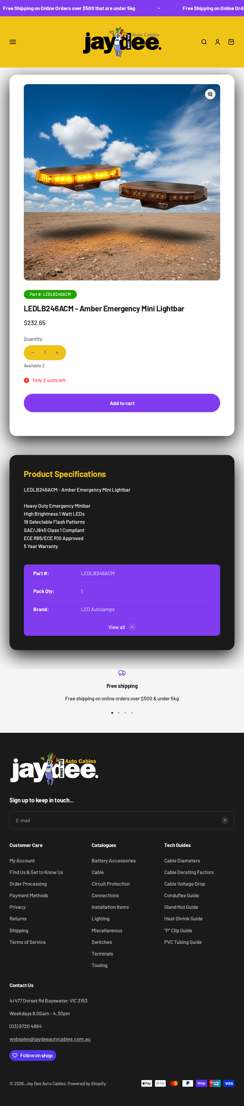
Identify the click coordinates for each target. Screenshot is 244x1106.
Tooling (99, 965)
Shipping (19, 930)
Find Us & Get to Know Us (36, 872)
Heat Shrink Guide (183, 918)
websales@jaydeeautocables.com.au (50, 1039)
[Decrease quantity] (32, 353)
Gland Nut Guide (181, 907)
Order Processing (28, 884)
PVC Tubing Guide (183, 942)
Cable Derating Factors (189, 872)
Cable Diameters (182, 860)
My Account (22, 860)
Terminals (102, 953)
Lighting (101, 918)
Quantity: (34, 339)
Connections (105, 895)
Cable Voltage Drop (184, 884)
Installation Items (110, 907)
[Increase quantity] (57, 353)
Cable (98, 872)
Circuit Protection (111, 884)
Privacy (18, 907)
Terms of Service (28, 942)
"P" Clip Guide (178, 930)
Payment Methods (29, 895)
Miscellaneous (107, 930)
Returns (18, 918)
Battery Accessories (114, 860)
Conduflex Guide (181, 895)
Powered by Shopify (87, 1083)
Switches (102, 942)
